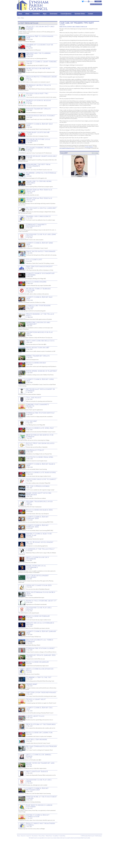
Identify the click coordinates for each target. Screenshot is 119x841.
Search (98, 1)
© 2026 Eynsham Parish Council (87, 835)
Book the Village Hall (96, 4)
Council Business (66, 13)
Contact (90, 13)
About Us (23, 835)
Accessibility (55, 835)
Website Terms (49, 835)
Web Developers (98, 835)
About (27, 13)
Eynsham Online (80, 13)
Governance (53, 13)
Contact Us (28, 835)
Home (20, 13)
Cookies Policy (62, 835)
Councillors (36, 13)
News (44, 13)
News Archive (34, 835)
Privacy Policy (42, 835)
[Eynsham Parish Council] (33, 10)
